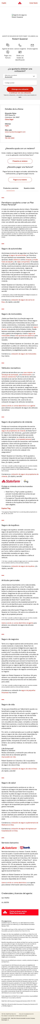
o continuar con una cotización (20, 93)
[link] (32, 46)
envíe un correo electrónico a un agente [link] (21, 406)
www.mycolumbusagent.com (15, 132)
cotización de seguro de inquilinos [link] (22, 566)
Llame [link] (4, 406)
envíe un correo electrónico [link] (16, 882)
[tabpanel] (20, 124)
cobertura (16, 259)
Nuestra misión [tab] (29, 188)
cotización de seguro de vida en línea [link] (24, 769)
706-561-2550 (9, 138)
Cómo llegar (9, 119)
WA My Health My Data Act (9, 1014)
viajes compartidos (23, 262)
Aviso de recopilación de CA (26, 1014)
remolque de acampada (10, 374)
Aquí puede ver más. (9, 757)
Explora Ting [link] (6, 508)
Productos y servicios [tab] (10, 188)
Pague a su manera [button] (20, 179)
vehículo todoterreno (9, 377)
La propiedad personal (23, 439)
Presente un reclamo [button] (20, 161)
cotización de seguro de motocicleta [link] (23, 354)
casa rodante (28, 372)
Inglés (7, 126)
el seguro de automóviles (17, 255)
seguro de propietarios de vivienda (13, 431)
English (4, 3)
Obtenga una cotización (20, 89)
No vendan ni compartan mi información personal (14, 1015)
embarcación (26, 374)
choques (28, 259)
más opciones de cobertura (24, 335)
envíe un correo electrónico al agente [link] (20, 623)
